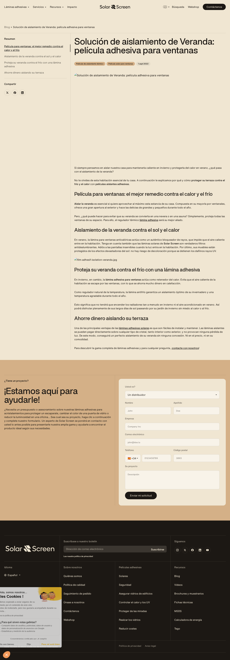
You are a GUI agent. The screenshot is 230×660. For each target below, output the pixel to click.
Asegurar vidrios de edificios (135, 593)
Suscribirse (157, 549)
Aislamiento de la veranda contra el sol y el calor (32, 56)
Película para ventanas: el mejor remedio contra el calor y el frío (33, 48)
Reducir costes (128, 628)
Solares (123, 576)
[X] (7, 93)
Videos (178, 585)
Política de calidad (74, 585)
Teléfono (129, 450)
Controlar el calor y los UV (134, 602)
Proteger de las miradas (133, 611)
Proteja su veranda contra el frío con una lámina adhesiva (32, 64)
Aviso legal (150, 646)
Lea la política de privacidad (18, 615)
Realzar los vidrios (129, 620)
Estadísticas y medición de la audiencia (25, 631)
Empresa (129, 418)
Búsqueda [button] (178, 7)
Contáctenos (214, 7)
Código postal (181, 450)
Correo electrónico (134, 434)
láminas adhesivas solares (134, 328)
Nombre (129, 403)
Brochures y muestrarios (189, 593)
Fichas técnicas (183, 602)
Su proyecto (131, 466)
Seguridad (125, 585)
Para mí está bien (58, 644)
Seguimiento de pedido (77, 593)
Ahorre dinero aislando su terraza (24, 72)
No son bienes (14, 644)
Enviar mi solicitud (141, 495)
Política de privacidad (130, 646)
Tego (177, 628)
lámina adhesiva (149, 220)
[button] (6, 654)
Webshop (193, 7)
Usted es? (130, 387)
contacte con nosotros (185, 348)
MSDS (178, 611)
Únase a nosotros (74, 602)
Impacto (72, 7)
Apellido (178, 403)
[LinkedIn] (22, 93)
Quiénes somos (73, 576)
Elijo (36, 644)
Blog (177, 576)
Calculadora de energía (188, 620)
